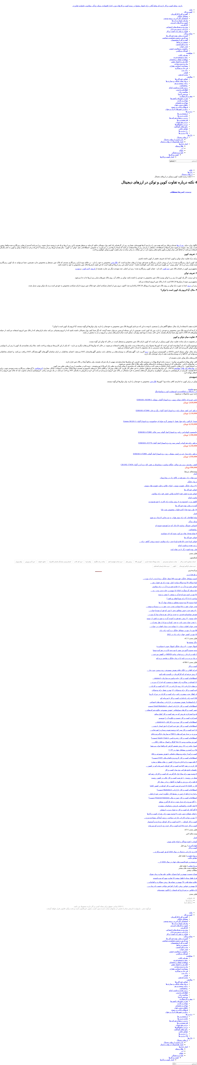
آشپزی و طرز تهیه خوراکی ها (177, 36)
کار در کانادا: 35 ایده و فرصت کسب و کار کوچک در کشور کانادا (173, 786)
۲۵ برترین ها (183, 133)
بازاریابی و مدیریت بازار (179, 29)
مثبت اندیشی (183, 75)
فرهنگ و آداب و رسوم (179, 107)
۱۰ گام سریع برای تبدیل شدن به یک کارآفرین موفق (178, 802)
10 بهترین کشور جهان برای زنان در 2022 (182, 634)
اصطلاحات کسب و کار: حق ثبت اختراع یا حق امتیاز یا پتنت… (174, 726)
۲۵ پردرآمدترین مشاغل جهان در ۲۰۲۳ (183, 750)
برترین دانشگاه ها (181, 124)
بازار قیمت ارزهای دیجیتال (173, 140)
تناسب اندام (192, 498)
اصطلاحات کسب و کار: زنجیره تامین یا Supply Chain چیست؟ (174, 738)
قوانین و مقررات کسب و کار (177, 31)
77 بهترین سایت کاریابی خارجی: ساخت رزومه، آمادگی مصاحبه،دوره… (170, 818)
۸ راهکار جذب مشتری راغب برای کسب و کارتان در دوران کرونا (173, 694)
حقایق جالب (183, 129)
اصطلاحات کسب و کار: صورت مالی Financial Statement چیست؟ (173, 798)
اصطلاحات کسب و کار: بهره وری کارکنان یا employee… (176, 722)
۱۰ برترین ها (183, 131)
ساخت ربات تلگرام (99, 562)
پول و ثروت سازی (181, 64)
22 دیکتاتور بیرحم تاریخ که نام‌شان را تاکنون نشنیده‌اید (177, 890)
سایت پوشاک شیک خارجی (152, 562)
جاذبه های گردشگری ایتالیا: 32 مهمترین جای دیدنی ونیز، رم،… (174, 591)
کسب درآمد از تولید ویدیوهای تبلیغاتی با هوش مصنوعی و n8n (174, 754)
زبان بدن (184, 70)
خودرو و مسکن (177, 152)
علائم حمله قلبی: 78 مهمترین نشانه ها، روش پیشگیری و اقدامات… (172, 882)
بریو (146, 352)
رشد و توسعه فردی (180, 57)
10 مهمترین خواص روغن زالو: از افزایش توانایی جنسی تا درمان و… (172, 886)
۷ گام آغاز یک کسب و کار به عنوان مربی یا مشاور (178, 810)
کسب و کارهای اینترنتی (179, 23)
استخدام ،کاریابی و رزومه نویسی (175, 18)
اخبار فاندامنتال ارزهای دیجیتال (171, 142)
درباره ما (189, 900)
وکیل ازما (88, 562)
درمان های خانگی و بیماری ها (177, 81)
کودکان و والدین (182, 51)
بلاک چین (114, 262)
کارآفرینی (184, 25)
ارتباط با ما (188, 902)
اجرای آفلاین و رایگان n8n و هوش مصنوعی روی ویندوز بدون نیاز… (172, 670)
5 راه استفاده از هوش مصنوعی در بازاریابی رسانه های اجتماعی (173, 702)
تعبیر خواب (184, 46)
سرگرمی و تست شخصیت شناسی (175, 38)
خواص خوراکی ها (181, 79)
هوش (186, 72)
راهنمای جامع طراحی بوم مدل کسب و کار (181, 770)
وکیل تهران (19, 562)
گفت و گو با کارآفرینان (179, 14)
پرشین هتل (129, 562)
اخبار (195, 474)
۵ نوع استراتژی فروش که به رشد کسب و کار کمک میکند (175, 714)
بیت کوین (166, 269)
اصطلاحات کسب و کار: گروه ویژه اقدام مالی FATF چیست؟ (174, 758)
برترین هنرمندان (182, 122)
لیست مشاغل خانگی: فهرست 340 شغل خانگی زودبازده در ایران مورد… (170, 579)
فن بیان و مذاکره (181, 68)
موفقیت (189, 53)
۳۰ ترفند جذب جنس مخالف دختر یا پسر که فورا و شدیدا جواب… (173, 610)
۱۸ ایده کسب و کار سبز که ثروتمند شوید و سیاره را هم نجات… (173, 730)
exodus (190, 389)
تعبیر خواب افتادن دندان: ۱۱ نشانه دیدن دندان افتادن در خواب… (173, 626)
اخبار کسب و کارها (167, 157)
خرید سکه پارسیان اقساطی (162, 566)
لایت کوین (86, 269)
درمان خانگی (192, 482)
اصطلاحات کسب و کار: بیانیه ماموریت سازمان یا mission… (175, 678)
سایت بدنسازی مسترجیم (170, 562)
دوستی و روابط (182, 42)
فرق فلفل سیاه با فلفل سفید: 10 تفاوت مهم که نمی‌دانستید (175, 878)
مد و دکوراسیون (182, 44)
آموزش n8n (138, 562)
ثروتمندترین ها (182, 114)
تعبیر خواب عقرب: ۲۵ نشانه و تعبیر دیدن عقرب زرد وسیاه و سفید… (171, 606)
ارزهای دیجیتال (182, 137)
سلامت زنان (183, 92)
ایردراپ (187, 392)
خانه (190, 10)
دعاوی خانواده (42, 562)
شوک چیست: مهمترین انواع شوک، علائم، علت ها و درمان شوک (173, 874)
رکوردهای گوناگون (181, 127)
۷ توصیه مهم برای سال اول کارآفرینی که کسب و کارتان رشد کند (172, 774)
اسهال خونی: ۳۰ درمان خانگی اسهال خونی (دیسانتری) (177, 646)
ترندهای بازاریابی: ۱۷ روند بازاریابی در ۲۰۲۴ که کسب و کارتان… (173, 686)
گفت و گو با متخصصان (179, 40)
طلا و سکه (179, 146)
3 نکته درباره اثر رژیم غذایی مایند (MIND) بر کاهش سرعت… (174, 654)
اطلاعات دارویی (182, 90)
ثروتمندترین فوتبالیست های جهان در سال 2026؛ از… (177, 862)
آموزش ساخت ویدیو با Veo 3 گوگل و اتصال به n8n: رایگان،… (174, 742)
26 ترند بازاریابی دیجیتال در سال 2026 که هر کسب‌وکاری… (175, 852)
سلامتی (189, 77)
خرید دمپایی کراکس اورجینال (187, 566)
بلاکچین (182, 392)
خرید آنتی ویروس (30, 562)
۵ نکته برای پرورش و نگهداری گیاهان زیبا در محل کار (177, 782)
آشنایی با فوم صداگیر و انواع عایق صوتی (182, 842)
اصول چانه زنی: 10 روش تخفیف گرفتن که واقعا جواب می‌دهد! (173, 746)
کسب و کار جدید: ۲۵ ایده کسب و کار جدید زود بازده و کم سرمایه (172, 826)
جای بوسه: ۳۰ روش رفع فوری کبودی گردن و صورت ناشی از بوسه (172, 618)
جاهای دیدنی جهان (181, 105)
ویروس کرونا (183, 94)
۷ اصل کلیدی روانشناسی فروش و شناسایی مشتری (177, 806)
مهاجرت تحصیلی (181, 103)
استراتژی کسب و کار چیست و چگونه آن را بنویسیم (178, 718)
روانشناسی (183, 85)
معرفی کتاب (183, 55)
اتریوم (93, 269)
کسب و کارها (174, 155)
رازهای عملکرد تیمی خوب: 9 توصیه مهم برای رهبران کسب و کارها (172, 814)
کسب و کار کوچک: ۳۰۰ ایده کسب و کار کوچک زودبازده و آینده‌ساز (172, 822)
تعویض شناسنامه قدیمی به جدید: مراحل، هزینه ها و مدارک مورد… (172, 614)
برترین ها (189, 111)
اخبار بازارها (183, 144)
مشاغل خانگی (182, 16)
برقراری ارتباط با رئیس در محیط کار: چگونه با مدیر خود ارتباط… (172, 794)
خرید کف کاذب (78, 562)
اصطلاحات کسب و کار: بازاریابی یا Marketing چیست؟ (177, 790)
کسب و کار (188, 12)
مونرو (78, 269)
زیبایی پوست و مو (181, 83)
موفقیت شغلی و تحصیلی (178, 59)
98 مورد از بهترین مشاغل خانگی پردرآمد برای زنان (178, 630)
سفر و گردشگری (185, 96)
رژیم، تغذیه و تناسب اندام (178, 88)
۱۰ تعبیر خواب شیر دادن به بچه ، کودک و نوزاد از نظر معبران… (173, 622)
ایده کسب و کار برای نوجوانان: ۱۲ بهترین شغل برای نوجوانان (174, 690)
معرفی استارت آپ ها (180, 21)
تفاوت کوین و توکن (167, 392)
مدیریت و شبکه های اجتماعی (177, 27)
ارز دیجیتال (193, 392)
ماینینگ (157, 392)
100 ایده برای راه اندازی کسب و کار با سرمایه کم (178, 698)
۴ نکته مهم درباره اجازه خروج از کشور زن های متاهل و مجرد (174, 762)
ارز (182, 148)
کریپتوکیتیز (39, 368)
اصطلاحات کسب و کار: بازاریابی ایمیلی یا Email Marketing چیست (172, 706)
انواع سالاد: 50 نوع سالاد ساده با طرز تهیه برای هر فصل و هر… (173, 583)
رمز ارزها (180, 245)
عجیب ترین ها (183, 116)
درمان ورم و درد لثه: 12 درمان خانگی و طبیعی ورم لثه (176, 658)
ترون (189, 286)
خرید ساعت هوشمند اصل (115, 562)
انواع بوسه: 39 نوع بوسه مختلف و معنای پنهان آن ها (178, 602)
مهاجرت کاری (182, 101)
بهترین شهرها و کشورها (179, 98)
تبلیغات (189, 898)
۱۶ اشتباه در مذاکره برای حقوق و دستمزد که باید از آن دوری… (173, 682)
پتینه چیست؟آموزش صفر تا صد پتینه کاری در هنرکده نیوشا (175, 650)
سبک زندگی (188, 34)
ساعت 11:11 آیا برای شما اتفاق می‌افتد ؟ (182, 599)
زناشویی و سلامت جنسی (178, 49)
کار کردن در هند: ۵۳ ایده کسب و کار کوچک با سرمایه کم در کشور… (171, 766)
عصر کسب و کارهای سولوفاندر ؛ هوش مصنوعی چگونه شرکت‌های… (171, 710)
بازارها (190, 135)
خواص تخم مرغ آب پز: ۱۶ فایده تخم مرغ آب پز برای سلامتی (174, 587)
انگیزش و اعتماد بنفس (179, 62)
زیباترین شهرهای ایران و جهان (176, 109)
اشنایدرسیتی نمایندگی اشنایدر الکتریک (60, 562)
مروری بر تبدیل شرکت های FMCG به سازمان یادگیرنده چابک (174, 734)
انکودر (174, 566)
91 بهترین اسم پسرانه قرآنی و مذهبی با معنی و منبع (177, 595)
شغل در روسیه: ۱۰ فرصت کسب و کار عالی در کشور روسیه (174, 778)
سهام (181, 150)
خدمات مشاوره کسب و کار (188, 562)
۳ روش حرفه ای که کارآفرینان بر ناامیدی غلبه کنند (178, 674)
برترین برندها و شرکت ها (178, 118)
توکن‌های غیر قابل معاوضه (184, 368)
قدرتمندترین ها (182, 120)
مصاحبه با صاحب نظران (179, 66)
